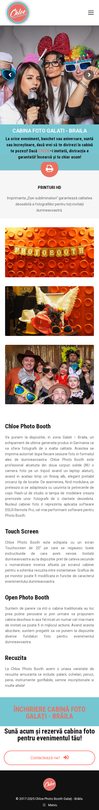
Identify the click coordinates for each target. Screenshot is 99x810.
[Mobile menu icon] (91, 13)
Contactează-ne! (45, 757)
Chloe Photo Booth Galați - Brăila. (59, 799)
